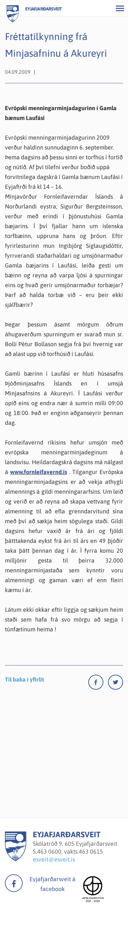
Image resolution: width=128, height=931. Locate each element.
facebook (14, 883)
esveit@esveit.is (54, 859)
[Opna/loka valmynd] (120, 8)
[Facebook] (98, 684)
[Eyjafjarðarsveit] (15, 859)
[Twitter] (115, 684)
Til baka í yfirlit (24, 679)
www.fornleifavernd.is (38, 471)
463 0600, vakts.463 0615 (70, 851)
